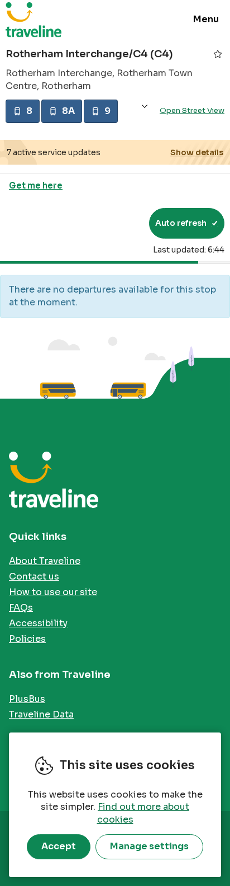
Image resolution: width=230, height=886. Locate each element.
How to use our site (53, 592)
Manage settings (149, 846)
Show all (144, 106)
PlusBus (27, 699)
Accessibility (38, 623)
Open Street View (192, 110)
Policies (27, 639)
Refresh (120, 223)
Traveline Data (41, 714)
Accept (58, 846)
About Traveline (44, 561)
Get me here (36, 185)
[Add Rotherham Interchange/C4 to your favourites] (217, 54)
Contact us (34, 576)
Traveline (33, 19)
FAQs (21, 607)
